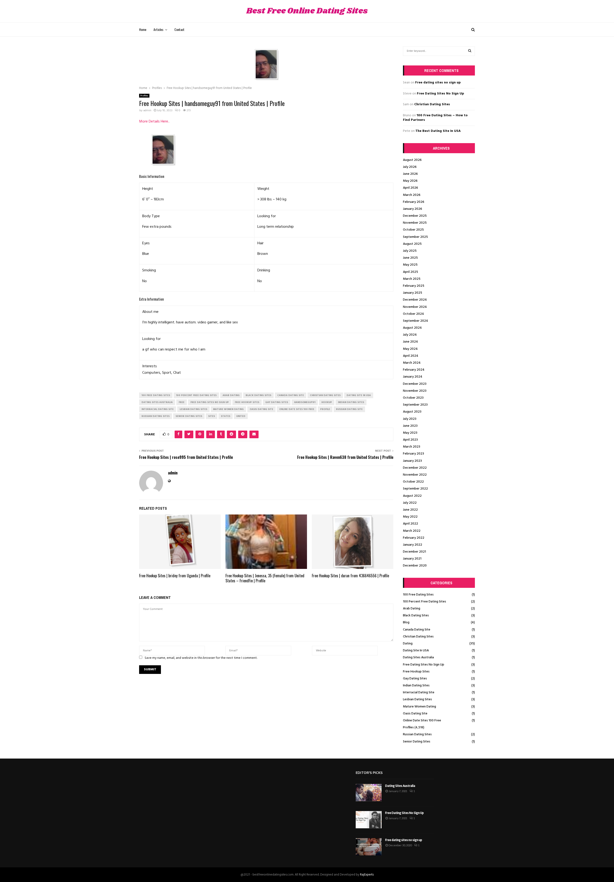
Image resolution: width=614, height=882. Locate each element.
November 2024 (415, 307)
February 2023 (413, 453)
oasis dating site (261, 409)
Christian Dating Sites (432, 104)
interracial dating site (158, 409)
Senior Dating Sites (416, 741)
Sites (211, 416)
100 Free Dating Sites (418, 594)
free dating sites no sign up (209, 402)
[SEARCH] (470, 51)
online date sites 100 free (296, 409)
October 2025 (413, 230)
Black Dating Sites (416, 615)
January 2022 (412, 545)
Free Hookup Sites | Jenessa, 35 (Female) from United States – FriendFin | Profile (264, 578)
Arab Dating (411, 608)
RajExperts (367, 874)
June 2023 (410, 426)
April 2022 (410, 523)
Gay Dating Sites (415, 678)
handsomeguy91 (304, 402)
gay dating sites (276, 402)
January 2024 (412, 377)
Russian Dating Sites (417, 734)
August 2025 (412, 244)
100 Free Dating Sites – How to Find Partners (435, 118)
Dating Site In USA (416, 650)
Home (142, 29)
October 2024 (413, 314)
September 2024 (415, 321)
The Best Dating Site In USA (438, 131)
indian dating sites (351, 402)
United (240, 416)
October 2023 (413, 398)
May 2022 (410, 517)
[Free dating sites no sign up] (369, 846)
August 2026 (412, 160)
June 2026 (410, 174)
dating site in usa (359, 395)
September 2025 (415, 237)
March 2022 (411, 531)
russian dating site (349, 409)
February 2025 (413, 286)
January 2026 (412, 209)
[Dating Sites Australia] (369, 792)
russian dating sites (156, 416)
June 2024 (410, 342)
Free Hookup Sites (416, 671)
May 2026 (410, 181)
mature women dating (228, 409)
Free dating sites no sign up (438, 82)
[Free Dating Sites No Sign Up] (369, 819)
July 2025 (410, 251)
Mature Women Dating (419, 706)
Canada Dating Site (416, 629)
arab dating (231, 395)
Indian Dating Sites (416, 685)
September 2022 (415, 488)
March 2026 (411, 195)
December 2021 (414, 552)
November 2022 (415, 475)
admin (147, 110)
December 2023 (414, 384)
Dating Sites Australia (418, 657)
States (225, 416)
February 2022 (413, 538)
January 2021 (412, 558)
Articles (158, 29)
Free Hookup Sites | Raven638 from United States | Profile (345, 457)
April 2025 (410, 272)
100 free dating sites (156, 395)
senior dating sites (189, 416)
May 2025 (410, 265)
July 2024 (410, 335)
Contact (179, 29)
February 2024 (414, 370)
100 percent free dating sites (196, 395)
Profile (325, 409)
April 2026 (410, 188)
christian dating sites (325, 395)
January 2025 (412, 293)
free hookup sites (247, 402)
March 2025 (411, 279)
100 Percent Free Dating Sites (424, 601)
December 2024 (415, 300)
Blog (406, 622)
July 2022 (410, 503)
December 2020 (415, 565)
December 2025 (415, 216)
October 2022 (413, 482)
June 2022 (410, 510)
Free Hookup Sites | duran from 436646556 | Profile (350, 575)
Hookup (326, 402)
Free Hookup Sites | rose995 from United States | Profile (186, 457)
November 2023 (414, 391)
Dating (408, 643)
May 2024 (410, 349)
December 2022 (415, 468)
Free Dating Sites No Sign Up (440, 93)
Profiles (144, 96)
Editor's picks (369, 773)
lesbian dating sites (193, 409)
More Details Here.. (154, 121)
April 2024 (410, 356)
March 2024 (412, 363)
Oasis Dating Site (415, 713)
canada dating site (290, 395)
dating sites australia (157, 402)
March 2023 (411, 447)
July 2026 (410, 167)
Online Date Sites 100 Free (422, 720)
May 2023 (410, 433)
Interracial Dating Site (418, 692)
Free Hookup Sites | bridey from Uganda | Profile (174, 575)
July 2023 (409, 419)
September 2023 (415, 405)
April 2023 (410, 440)
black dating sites (258, 395)
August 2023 (412, 412)
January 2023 (412, 461)
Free (181, 402)
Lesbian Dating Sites (417, 699)
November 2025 (415, 223)
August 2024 (412, 328)
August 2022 (412, 496)
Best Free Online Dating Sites (307, 11)
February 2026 (413, 202)
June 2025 (410, 258)
